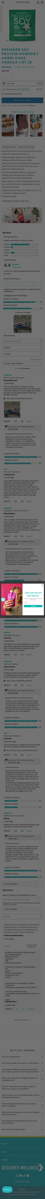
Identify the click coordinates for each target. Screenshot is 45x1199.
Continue (33, 606)
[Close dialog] (42, 585)
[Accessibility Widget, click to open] (3, 599)
